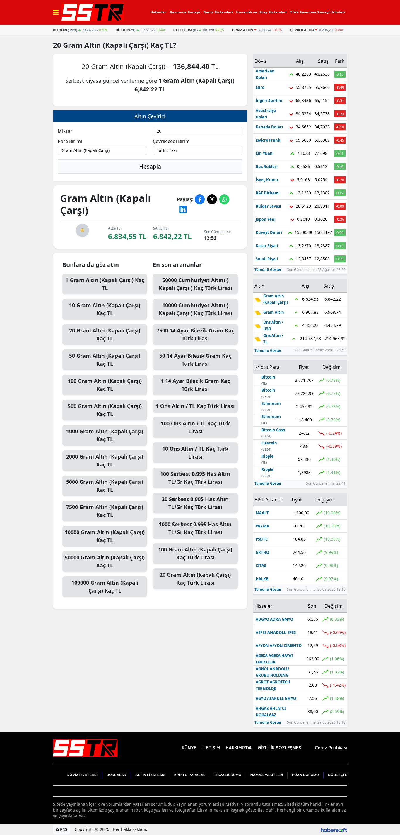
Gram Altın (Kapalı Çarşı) (106, 45)
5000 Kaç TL (104, 485)
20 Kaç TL (104, 334)
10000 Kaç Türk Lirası (195, 309)
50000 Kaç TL (105, 561)
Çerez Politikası (331, 748)
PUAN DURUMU (305, 775)
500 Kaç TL (105, 410)
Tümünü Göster (267, 269)
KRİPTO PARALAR (190, 775)
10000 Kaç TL (105, 536)
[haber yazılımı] (334, 829)
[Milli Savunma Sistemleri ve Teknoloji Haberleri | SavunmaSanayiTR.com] (85, 747)
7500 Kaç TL (104, 510)
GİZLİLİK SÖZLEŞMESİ (280, 748)
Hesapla (150, 166)
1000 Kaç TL (104, 435)
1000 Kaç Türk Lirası (195, 528)
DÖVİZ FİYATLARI (82, 775)
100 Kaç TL (105, 384)
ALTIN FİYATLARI (150, 775)
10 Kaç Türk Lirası (195, 452)
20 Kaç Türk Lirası (195, 502)
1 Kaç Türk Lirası (195, 384)
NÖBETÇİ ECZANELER (347, 775)
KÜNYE (189, 748)
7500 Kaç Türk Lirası (195, 334)
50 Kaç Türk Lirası (195, 359)
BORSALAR (116, 775)
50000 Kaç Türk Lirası (195, 283)
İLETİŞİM (211, 748)
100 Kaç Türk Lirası (195, 427)
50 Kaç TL (104, 359)
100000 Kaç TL (104, 586)
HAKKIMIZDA (239, 748)
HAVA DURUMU (228, 775)
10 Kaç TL (104, 309)
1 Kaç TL (104, 283)
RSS (63, 829)
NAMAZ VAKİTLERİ (266, 775)
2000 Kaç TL (104, 460)
